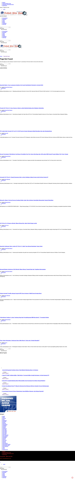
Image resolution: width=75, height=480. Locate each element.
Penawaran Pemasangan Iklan (8, 4)
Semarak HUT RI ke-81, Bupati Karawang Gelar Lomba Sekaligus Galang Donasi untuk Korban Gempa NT (24, 177)
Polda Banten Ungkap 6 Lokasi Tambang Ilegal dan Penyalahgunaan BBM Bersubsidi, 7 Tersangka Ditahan (24, 317)
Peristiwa (4, 426)
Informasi (4, 418)
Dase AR (6, 133)
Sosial (3, 448)
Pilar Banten (4, 428)
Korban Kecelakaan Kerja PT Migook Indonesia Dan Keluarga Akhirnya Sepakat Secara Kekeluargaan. (25, 386)
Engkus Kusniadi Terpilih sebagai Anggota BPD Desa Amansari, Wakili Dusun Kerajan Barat (21, 293)
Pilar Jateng (4, 432)
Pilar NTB (4, 438)
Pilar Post (7, 225)
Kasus (3, 419)
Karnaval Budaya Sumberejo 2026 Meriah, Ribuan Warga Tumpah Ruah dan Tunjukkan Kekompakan (23, 269)
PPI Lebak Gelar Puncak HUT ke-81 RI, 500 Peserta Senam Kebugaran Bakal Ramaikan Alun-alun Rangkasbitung (26, 131)
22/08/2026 (3, 88)
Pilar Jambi (4, 431)
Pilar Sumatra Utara (5, 445)
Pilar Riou (4, 442)
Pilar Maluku (4, 437)
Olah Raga (4, 24)
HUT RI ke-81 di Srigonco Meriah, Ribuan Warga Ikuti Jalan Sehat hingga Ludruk (18, 223)
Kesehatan (4, 19)
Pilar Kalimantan (5, 435)
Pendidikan (4, 23)
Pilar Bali (4, 427)
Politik (3, 20)
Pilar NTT (4, 439)
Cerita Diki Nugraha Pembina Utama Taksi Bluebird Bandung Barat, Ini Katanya (20, 370)
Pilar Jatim (4, 433)
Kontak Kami (4, 5)
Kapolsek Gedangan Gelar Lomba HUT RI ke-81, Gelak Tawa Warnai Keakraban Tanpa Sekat (21, 246)
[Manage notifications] (72, 477)
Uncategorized (5, 449)
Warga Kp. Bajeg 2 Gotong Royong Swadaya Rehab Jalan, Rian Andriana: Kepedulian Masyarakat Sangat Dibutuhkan (26, 200)
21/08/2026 (3, 134)
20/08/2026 (3, 272)
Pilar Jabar (4, 429)
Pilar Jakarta (4, 430)
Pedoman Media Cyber (6, 3)
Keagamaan (4, 420)
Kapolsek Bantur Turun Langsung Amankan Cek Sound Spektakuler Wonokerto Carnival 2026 (21, 85)
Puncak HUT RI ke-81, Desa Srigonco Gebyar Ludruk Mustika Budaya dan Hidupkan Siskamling (22, 108)
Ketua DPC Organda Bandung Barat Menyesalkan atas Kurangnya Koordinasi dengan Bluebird (23, 380)
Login (4, 9)
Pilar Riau (4, 441)
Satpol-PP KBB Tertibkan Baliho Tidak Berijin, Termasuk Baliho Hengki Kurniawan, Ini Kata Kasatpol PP (25, 375)
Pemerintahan (4, 18)
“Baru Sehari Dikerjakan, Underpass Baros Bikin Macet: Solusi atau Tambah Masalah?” (20, 340)
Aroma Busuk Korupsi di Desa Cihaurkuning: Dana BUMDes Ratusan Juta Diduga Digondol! (23, 391)
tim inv (6, 342)
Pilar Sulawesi (5, 443)
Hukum (3, 21)
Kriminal (3, 422)
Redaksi (3, 2)
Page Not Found (6, 56)
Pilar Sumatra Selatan (6, 444)
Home (1, 56)
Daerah (3, 22)
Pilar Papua (4, 440)
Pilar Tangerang (5, 446)
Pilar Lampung (5, 436)
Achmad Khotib (7, 156)
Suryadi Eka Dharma (8, 87)
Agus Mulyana (7, 179)
